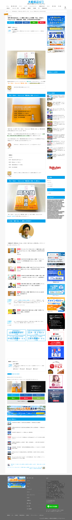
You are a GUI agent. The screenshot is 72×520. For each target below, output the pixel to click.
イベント (20, 6)
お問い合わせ (41, 515)
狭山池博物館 (56, 218)
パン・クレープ (49, 207)
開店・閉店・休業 (14, 6)
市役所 (59, 202)
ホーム (8, 6)
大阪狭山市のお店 (41, 6)
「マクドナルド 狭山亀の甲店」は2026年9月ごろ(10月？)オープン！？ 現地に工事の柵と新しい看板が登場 (59, 149)
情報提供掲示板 (44, 8)
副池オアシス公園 (54, 209)
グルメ (28, 486)
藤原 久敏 (14, 373)
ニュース (25, 6)
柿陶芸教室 (51, 218)
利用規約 (27, 515)
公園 (56, 202)
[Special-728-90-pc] (26, 415)
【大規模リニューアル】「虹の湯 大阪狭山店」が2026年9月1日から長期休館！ (59, 155)
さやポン (57, 201)
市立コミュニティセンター (51, 216)
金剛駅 (59, 205)
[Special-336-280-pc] (56, 29)
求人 (39, 8)
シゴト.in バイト (50, 184)
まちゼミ (57, 216)
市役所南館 (62, 206)
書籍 (18, 373)
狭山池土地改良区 (50, 214)
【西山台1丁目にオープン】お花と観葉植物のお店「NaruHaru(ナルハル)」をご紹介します (58, 129)
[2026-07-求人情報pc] (56, 45)
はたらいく (49, 180)
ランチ (55, 206)
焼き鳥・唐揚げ (56, 200)
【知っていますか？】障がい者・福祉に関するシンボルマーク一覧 (59, 109)
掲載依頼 (29, 8)
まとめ (28, 497)
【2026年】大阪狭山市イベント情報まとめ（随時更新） (22, 432)
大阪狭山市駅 (49, 200)
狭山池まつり (49, 205)
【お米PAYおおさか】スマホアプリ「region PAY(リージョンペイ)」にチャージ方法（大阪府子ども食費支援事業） (59, 123)
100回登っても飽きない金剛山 (24, 300)
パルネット (62, 202)
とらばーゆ (49, 182)
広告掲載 (34, 8)
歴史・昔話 (54, 6)
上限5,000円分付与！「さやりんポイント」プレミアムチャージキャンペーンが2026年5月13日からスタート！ (59, 143)
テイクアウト (62, 200)
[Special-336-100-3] (16, 487)
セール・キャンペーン (33, 6)
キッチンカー (62, 211)
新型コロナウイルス (50, 206)
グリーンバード (61, 486)
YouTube (35, 368)
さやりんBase (53, 494)
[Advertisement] (26, 41)
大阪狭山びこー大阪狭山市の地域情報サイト (51, 518)
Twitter (16, 368)
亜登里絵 (59, 209)
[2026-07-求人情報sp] (16, 481)
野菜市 (48, 218)
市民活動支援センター (50, 215)
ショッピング (29, 489)
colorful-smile (61, 497)
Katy (52, 200)
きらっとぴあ (57, 211)
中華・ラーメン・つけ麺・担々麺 (57, 495)
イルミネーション (50, 202)
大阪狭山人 (8, 8)
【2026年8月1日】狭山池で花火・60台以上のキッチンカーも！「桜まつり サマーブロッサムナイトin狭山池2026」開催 (59, 117)
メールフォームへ (49, 502)
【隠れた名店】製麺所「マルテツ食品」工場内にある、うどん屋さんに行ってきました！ (59, 103)
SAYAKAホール (57, 215)
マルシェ (60, 201)
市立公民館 (58, 206)
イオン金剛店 (62, 215)
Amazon (8, 216)
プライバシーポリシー (34, 515)
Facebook (22, 368)
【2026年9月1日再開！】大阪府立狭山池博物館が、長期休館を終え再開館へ (26, 422)
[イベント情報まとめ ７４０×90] (26, 409)
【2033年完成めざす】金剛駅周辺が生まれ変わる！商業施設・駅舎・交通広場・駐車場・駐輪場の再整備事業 (59, 136)
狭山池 (57, 214)
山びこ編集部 (23, 8)
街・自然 (59, 6)
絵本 (61, 205)
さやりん (60, 216)
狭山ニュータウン (55, 210)
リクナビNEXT (49, 186)
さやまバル (49, 210)
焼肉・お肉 (53, 201)
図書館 (54, 214)
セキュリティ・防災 (15, 8)
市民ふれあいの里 (54, 205)
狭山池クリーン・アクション (57, 207)
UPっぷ (60, 218)
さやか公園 (49, 201)
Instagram (29, 368)
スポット (48, 6)
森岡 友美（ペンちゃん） (51, 211)
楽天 (13, 216)
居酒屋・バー (49, 209)
